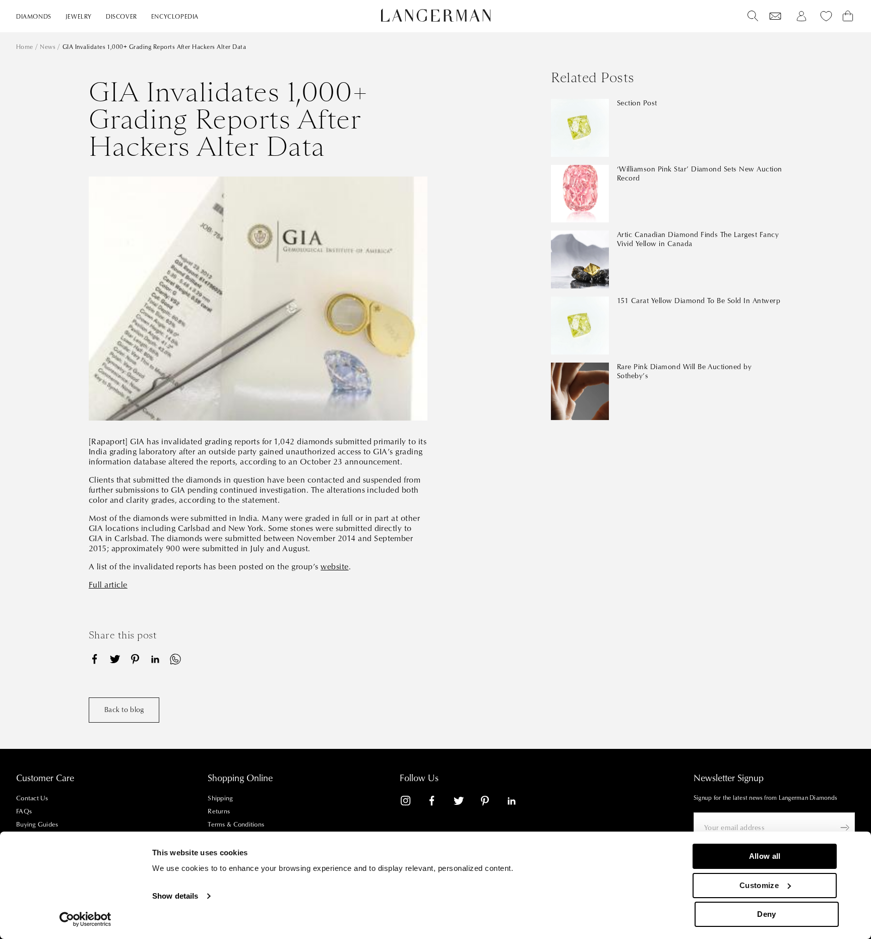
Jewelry (79, 17)
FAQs (24, 811)
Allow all (765, 856)
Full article (108, 585)
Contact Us (32, 798)
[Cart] (848, 16)
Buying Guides (37, 824)
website (334, 567)
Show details (175, 896)
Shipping (220, 798)
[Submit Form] (845, 827)
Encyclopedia (175, 17)
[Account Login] (801, 16)
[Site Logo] (435, 15)
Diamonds (33, 17)
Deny (766, 914)
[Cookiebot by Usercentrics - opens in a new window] (85, 919)
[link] (412, 802)
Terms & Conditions (236, 824)
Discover (121, 17)
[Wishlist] (775, 16)
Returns (219, 811)
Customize (759, 885)
